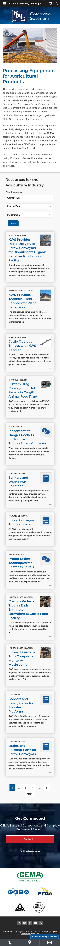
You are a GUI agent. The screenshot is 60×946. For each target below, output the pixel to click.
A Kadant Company (42, 931)
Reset (13, 223)
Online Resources (30, 851)
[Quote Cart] (50, 3)
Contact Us (30, 839)
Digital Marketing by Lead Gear (39, 932)
